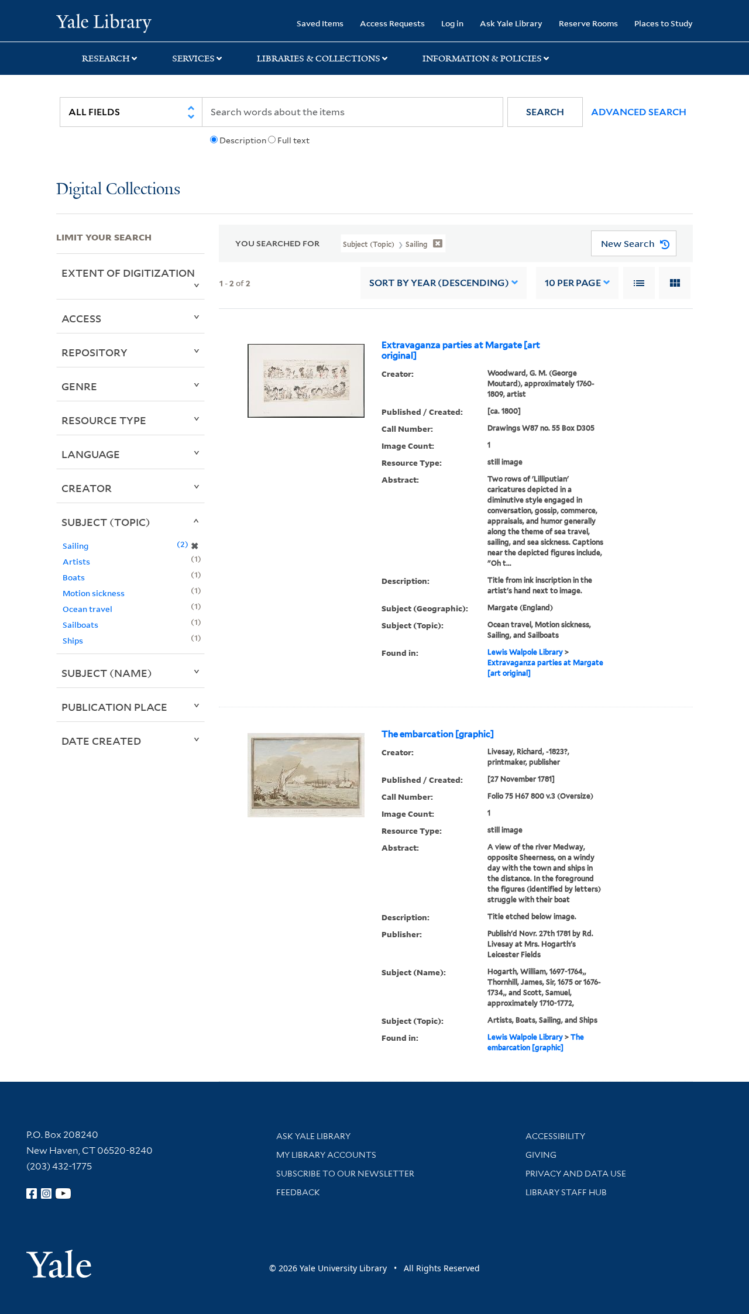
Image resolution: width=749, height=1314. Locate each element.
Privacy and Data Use (575, 1173)
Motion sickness (94, 592)
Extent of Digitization (128, 273)
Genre (79, 386)
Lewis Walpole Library (525, 652)
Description (242, 140)
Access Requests (392, 23)
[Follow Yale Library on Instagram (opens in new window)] (46, 1193)
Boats (74, 577)
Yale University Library (104, 22)
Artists (76, 561)
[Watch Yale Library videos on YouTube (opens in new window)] (63, 1193)
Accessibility (555, 1136)
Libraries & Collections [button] (318, 58)
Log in (452, 23)
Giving (540, 1155)
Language (90, 454)
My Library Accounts (326, 1155)
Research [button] (106, 58)
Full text (293, 140)
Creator (86, 488)
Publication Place (114, 707)
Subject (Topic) (105, 522)
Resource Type (103, 420)
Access (81, 318)
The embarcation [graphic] (438, 734)
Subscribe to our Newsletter (345, 1173)
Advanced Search (638, 112)
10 (573, 282)
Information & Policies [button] (482, 58)
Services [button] (193, 58)
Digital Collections (118, 190)
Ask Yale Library (511, 23)
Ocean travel (87, 608)
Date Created (101, 741)
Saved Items (320, 23)
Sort (439, 282)
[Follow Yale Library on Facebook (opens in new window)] (31, 1193)
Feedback (298, 1192)
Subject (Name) (106, 673)
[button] (545, 112)
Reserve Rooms (588, 23)
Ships (73, 640)
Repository (94, 352)
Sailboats (80, 624)
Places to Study (663, 23)
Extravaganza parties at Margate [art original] (461, 350)
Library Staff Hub (566, 1192)
